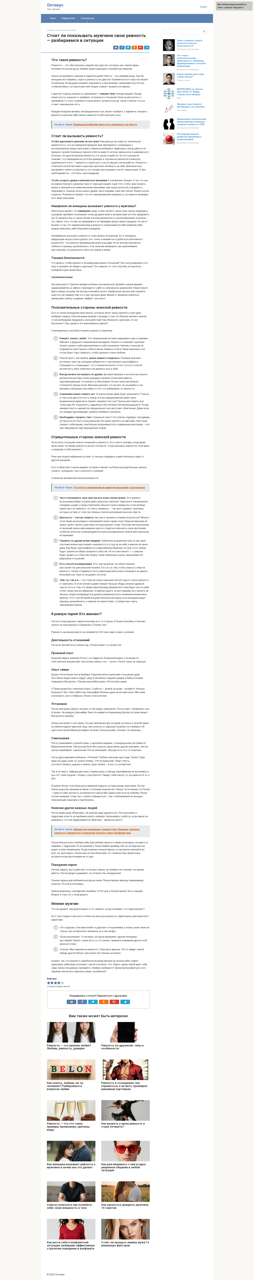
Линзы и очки (183, 80)
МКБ (179, 98)
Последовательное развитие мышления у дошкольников (189, 137)
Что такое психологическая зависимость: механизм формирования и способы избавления (191, 60)
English (203, 6)
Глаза (53, 18)
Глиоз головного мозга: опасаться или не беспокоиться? (190, 43)
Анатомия (182, 110)
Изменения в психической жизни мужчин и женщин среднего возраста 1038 (191, 122)
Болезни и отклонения (188, 49)
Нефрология (68, 18)
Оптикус (55, 5)
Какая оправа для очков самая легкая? (190, 75)
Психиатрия (87, 18)
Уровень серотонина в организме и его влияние (191, 105)
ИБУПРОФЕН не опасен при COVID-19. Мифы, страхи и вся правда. (190, 92)
